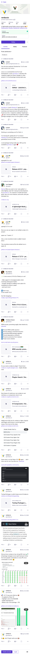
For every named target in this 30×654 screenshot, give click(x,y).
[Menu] (27, 42)
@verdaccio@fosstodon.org (7, 19)
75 (9, 23)
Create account (7, 652)
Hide (26, 429)
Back (4, 2)
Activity (5, 46)
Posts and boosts (6, 51)
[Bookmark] (21, 95)
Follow (13, 42)
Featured (24, 46)
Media (15, 46)
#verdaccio (4, 54)
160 (2, 23)
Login (15, 652)
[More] (28, 95)
